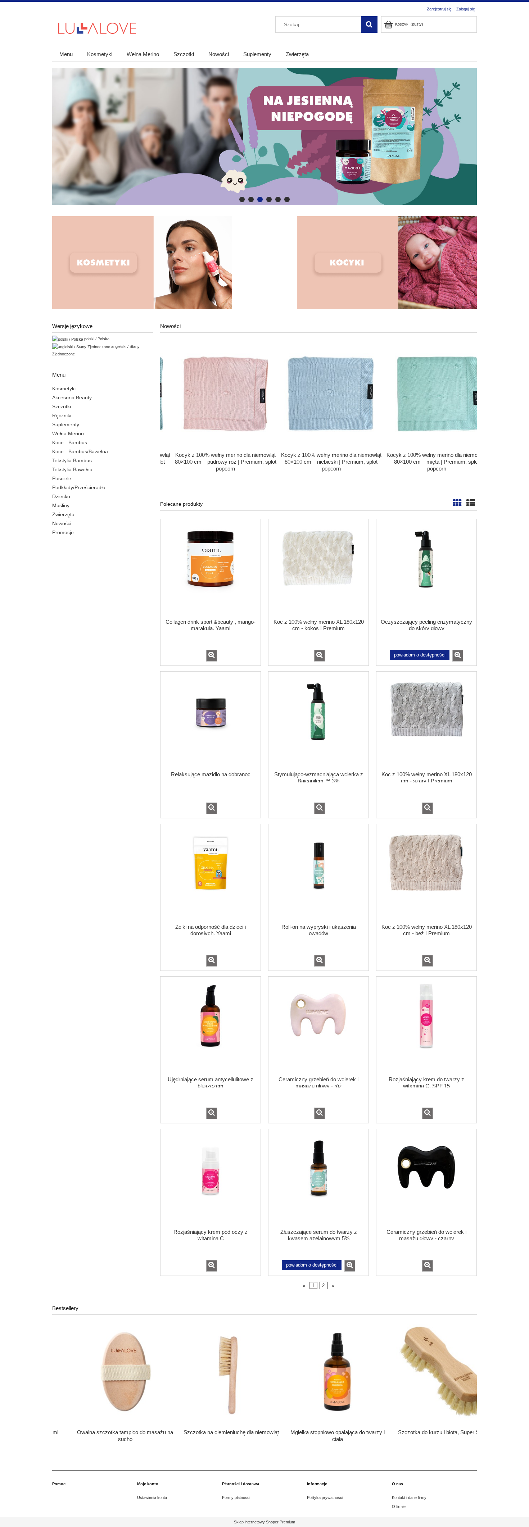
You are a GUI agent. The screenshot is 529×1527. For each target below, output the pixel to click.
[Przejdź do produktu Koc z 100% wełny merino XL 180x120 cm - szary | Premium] (426, 720)
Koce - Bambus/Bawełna (80, 451)
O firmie (399, 1506)
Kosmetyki (64, 388)
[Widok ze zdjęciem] (457, 503)
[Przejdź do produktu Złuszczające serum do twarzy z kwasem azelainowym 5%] (318, 1178)
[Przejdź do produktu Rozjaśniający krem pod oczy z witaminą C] (210, 1178)
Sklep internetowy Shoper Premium (264, 1522)
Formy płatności (236, 1497)
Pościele (61, 478)
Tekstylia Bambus (72, 460)
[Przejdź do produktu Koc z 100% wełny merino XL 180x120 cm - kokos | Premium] (318, 568)
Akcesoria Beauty (72, 397)
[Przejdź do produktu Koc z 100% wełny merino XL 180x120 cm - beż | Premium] (426, 873)
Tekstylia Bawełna (72, 469)
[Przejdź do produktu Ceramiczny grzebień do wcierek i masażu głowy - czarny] (426, 1178)
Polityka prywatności (325, 1497)
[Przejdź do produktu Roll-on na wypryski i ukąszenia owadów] (318, 873)
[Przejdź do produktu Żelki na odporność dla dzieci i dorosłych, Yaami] (210, 873)
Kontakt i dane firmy (409, 1497)
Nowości (61, 523)
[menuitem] (66, 54)
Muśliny (60, 505)
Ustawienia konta (152, 1497)
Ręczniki (61, 415)
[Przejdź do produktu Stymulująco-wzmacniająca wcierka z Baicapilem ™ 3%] (318, 720)
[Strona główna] (97, 27)
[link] (264, 136)
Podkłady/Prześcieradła (78, 487)
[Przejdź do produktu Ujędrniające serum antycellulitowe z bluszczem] (210, 1026)
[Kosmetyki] (142, 262)
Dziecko (61, 496)
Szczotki (61, 406)
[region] (264, 136)
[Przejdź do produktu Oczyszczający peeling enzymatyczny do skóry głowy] (426, 568)
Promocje (63, 532)
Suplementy (65, 424)
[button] (211, 656)
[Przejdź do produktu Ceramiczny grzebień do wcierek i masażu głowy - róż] (318, 1026)
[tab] (242, 199)
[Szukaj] (369, 24)
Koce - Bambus (69, 442)
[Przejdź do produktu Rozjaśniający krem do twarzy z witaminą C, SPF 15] (426, 1026)
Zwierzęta (63, 514)
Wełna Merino (68, 433)
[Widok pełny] (470, 503)
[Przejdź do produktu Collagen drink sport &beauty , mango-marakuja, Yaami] (210, 568)
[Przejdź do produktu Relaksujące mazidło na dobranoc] (210, 720)
